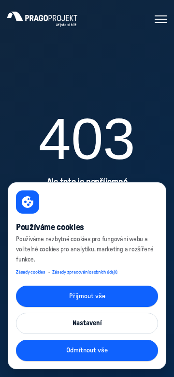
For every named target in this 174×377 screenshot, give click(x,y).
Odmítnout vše (87, 350)
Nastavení (87, 323)
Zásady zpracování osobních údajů (84, 272)
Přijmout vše (87, 296)
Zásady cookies (30, 272)
